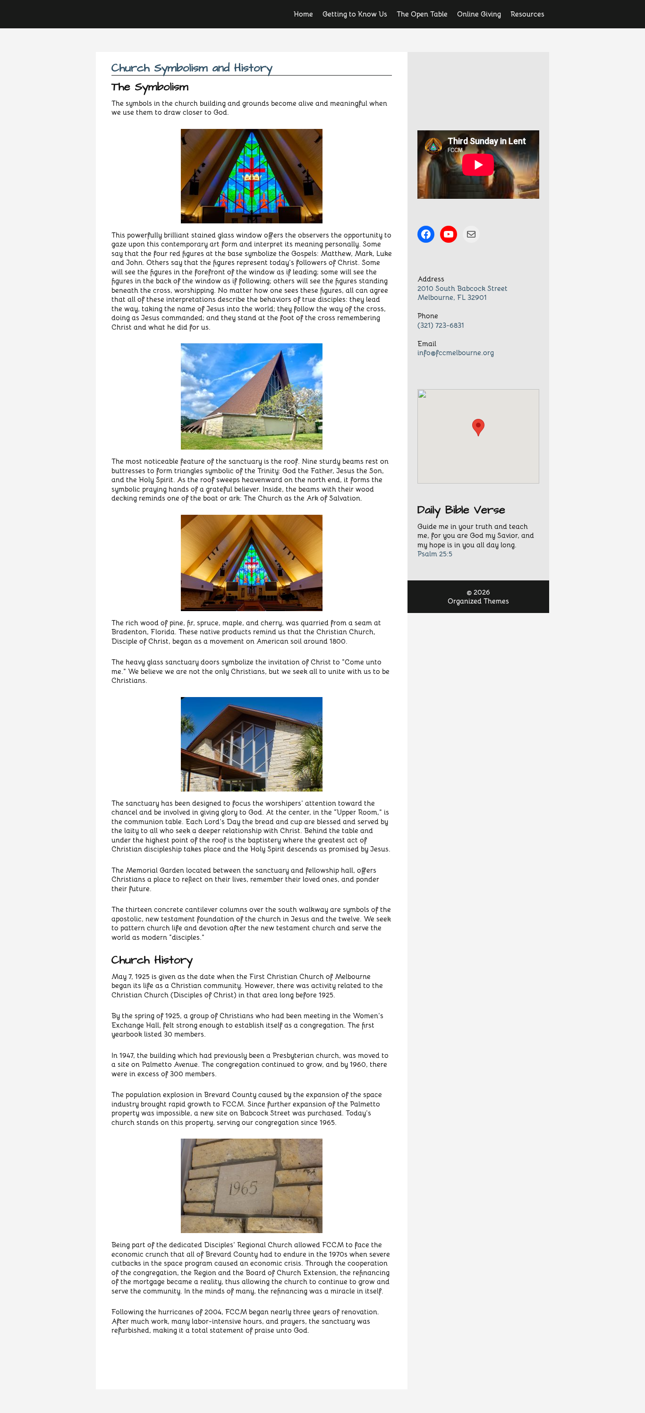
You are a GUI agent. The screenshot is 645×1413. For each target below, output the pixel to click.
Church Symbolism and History (191, 68)
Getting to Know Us (354, 13)
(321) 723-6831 (440, 325)
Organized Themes (478, 600)
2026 (482, 591)
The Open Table (422, 13)
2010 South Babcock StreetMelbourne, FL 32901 (462, 293)
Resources (527, 13)
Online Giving (479, 13)
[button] (478, 427)
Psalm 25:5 (434, 553)
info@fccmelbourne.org (455, 352)
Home (303, 13)
